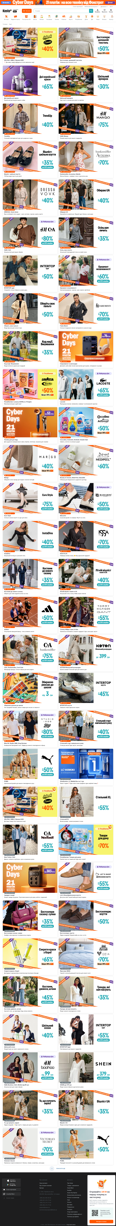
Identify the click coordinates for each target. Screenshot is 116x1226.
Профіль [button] (97, 12)
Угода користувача (72, 1212)
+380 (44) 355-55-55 (45, 1197)
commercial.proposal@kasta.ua (48, 1209)
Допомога (103, 6)
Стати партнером (78, 6)
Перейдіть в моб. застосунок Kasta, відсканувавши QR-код (105, 1213)
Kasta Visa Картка (72, 1192)
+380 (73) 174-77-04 (45, 1202)
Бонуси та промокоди (73, 1197)
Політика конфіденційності (74, 1214)
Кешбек (69, 1190)
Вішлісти (104, 12)
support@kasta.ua (44, 1207)
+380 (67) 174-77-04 (45, 1200)
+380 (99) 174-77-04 (45, 1205)
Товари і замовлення (73, 1185)
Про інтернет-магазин (45, 1185)
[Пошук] (91, 11)
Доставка (69, 1204)
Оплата (69, 1202)
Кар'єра (41, 1188)
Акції (68, 1200)
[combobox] (62, 11)
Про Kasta (70, 1183)
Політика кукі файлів (73, 1216)
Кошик (111, 12)
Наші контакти (43, 1183)
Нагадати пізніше (101, 1221)
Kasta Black (70, 1188)
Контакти (69, 1209)
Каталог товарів (10, 1198)
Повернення (70, 1207)
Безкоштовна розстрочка (74, 1195)
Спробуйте (15, 9)
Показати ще (60, 1168)
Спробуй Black (10, 1194)
